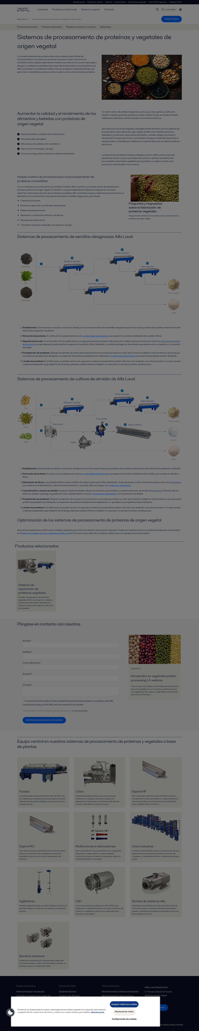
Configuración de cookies (124, 1018)
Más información (97, 1012)
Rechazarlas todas (124, 1011)
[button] (10, 1012)
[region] (85, 1011)
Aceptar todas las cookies (124, 1004)
